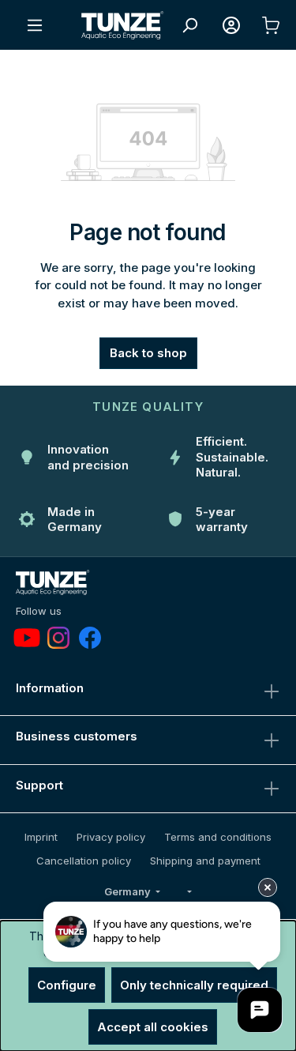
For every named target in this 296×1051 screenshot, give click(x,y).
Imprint (41, 837)
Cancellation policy (83, 860)
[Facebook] (90, 638)
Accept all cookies (152, 1026)
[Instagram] (58, 638)
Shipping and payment (205, 860)
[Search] (189, 25)
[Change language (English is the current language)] (189, 892)
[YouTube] (27, 638)
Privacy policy (111, 837)
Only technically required (194, 985)
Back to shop (148, 352)
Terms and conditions (218, 837)
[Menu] (35, 25)
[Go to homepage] (123, 25)
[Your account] (231, 25)
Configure (66, 985)
